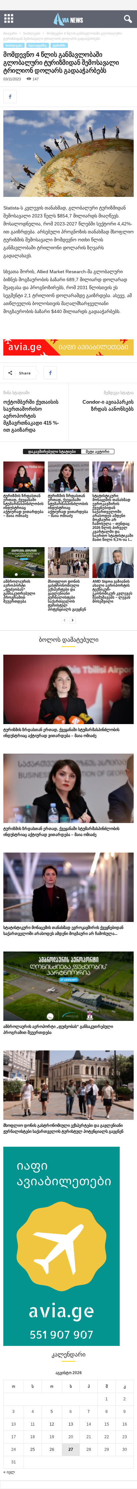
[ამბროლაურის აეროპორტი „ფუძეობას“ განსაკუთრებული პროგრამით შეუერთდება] (24, 562)
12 (52, 1424)
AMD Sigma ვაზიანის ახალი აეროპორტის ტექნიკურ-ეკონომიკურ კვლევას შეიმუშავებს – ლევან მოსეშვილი (112, 591)
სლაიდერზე (38, 45)
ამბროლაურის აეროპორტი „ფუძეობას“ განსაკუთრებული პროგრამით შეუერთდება (19, 591)
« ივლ (9, 1472)
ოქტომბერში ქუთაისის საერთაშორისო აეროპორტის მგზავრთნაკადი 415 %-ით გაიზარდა (31, 416)
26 (52, 1449)
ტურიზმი (59, 45)
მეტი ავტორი (97, 452)
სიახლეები (31, 33)
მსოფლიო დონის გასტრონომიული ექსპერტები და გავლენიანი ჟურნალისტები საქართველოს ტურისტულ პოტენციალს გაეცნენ (67, 595)
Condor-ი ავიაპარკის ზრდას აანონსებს (108, 405)
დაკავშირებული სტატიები (52, 452)
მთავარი (10, 33)
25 (32, 1449)
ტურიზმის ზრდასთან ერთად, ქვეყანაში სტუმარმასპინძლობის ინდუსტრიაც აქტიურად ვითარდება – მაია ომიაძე (23, 506)
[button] (126, 19)
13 (70, 1424)
